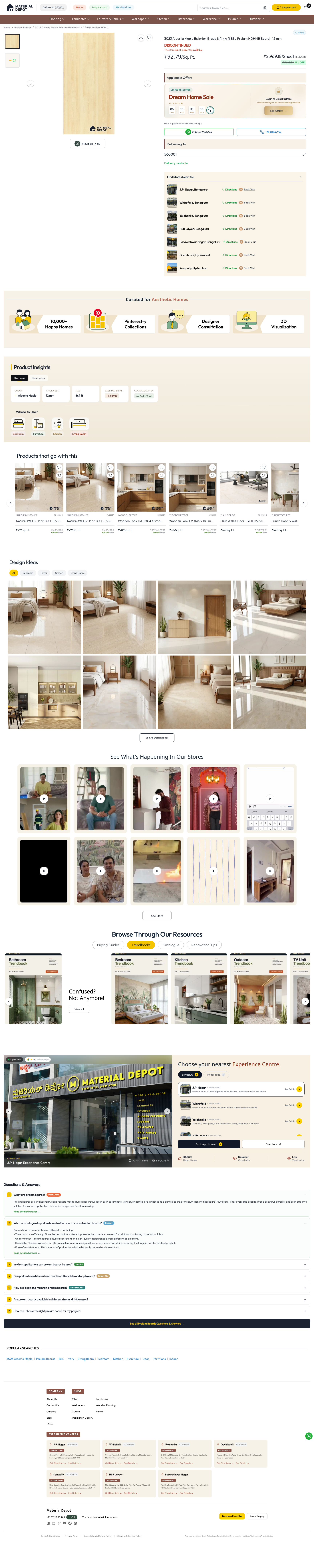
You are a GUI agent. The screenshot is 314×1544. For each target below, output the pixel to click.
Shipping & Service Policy (129, 1536)
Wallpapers (78, 1405)
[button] (20, 7)
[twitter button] (59, 1523)
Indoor (173, 1359)
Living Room (77, 573)
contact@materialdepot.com (101, 1517)
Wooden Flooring (106, 1405)
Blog (49, 1417)
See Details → (75, 1463)
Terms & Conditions (50, 1536)
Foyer (44, 573)
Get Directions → (57, 1463)
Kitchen (59, 573)
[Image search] (265, 8)
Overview (19, 378)
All (13, 573)
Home (7, 27)
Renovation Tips (204, 945)
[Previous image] (9, 1111)
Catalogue (170, 945)
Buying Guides (108, 945)
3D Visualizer (123, 7)
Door (145, 1359)
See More (157, 916)
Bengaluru (189, 1074)
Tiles (74, 1399)
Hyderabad (215, 1074)
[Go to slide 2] (12, 60)
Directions (231, 189)
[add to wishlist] (149, 37)
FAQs (50, 1424)
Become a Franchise (232, 1516)
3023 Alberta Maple (20, 1359)
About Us (52, 1399)
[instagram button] (53, 1523)
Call (73, 1517)
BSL (61, 1359)
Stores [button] (79, 7)
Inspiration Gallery (82, 1417)
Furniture (133, 1359)
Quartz (76, 1411)
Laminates (102, 1399)
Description (38, 378)
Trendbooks (141, 945)
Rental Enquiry (257, 1516)
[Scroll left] (8, 1001)
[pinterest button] (75, 1523)
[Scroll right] (305, 1001)
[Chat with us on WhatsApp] (309, 1436)
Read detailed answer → (27, 1211)
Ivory (71, 1359)
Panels (99, 1411)
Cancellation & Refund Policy (97, 1536)
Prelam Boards (22, 27)
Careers (51, 1411)
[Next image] (167, 1111)
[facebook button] (70, 1523)
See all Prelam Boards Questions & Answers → (157, 1323)
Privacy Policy (71, 1536)
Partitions (159, 1359)
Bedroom (28, 573)
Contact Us (53, 1405)
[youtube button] (64, 1523)
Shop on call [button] (289, 7)
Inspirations (99, 7)
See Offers (278, 110)
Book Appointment (206, 1144)
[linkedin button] (48, 1523)
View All (79, 1009)
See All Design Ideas (157, 737)
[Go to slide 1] (12, 41)
